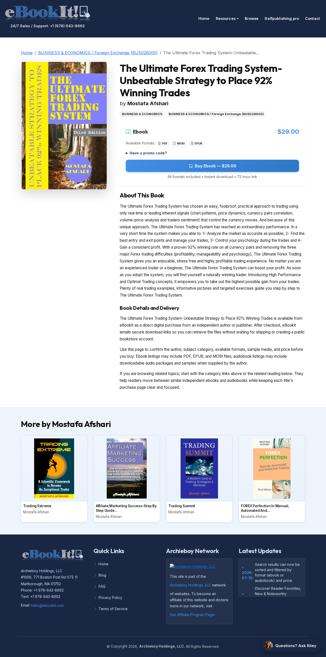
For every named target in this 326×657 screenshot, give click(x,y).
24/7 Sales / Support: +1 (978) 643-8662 (47, 26)
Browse (252, 18)
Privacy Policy (110, 597)
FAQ (102, 586)
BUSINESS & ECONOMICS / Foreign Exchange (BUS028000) (98, 52)
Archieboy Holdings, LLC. (162, 646)
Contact (312, 18)
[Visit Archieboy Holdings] (194, 567)
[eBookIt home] (47, 12)
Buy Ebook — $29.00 (215, 165)
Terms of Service (113, 609)
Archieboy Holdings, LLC (190, 585)
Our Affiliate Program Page (192, 614)
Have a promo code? (148, 153)
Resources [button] (226, 18)
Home (204, 18)
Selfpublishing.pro (282, 18)
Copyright (119, 646)
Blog (102, 575)
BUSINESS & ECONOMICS (142, 114)
